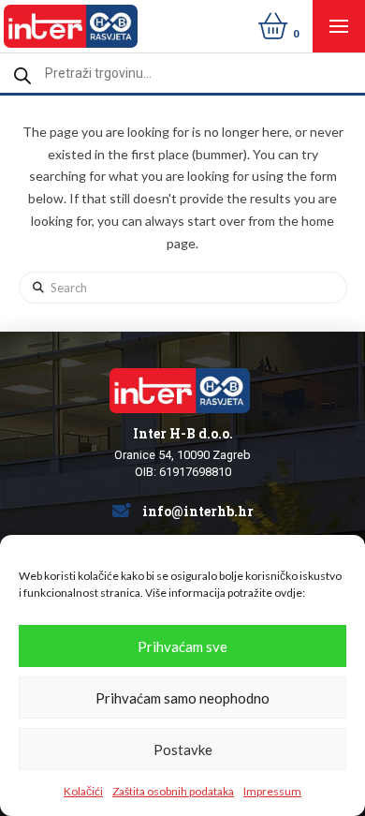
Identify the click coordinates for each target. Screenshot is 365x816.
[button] (339, 26)
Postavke (182, 749)
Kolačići (83, 791)
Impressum (272, 791)
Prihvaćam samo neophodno (182, 698)
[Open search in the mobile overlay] (182, 73)
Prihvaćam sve (182, 646)
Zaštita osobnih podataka (173, 791)
